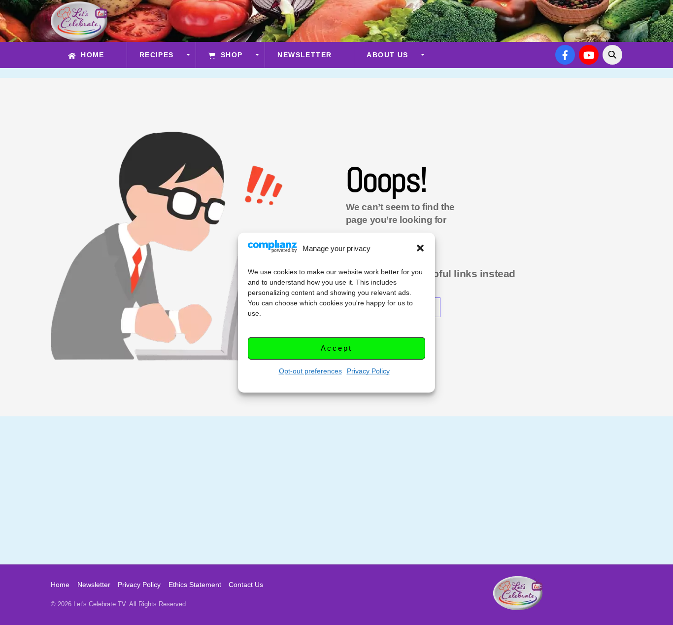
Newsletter (304, 55)
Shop (230, 55)
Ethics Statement (194, 584)
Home (91, 55)
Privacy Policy (368, 370)
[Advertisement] (336, 490)
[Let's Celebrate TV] (79, 35)
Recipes (156, 55)
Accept (336, 348)
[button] (420, 248)
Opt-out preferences (310, 370)
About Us (387, 55)
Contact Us (246, 584)
